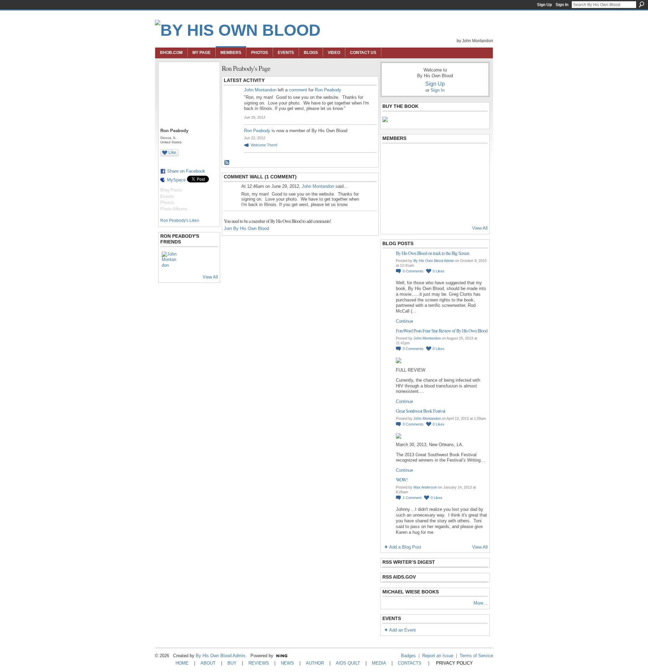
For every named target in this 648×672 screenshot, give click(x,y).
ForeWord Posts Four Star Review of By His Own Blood (441, 330)
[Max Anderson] (407, 156)
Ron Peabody (328, 89)
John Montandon (260, 89)
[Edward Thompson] (390, 211)
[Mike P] (457, 211)
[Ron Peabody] (407, 211)
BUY (232, 663)
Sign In (562, 4)
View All (210, 277)
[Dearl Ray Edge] (390, 174)
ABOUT (208, 663)
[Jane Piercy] (473, 192)
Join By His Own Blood (246, 228)
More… (481, 603)
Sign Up (544, 4)
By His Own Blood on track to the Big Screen (432, 253)
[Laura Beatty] (457, 156)
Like (172, 152)
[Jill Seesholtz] (407, 192)
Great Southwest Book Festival (420, 411)
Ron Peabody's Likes (179, 220)
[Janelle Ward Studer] (457, 192)
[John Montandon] (170, 260)
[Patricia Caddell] (440, 192)
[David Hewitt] (440, 156)
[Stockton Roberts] (440, 174)
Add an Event (402, 630)
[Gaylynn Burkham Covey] (473, 156)
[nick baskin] (423, 192)
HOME (182, 663)
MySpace (176, 179)
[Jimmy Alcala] (390, 156)
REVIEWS (258, 663)
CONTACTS (410, 663)
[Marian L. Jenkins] (407, 174)
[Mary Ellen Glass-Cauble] (423, 174)
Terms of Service (476, 655)
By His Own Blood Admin (433, 261)
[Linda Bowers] (473, 174)
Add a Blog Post (405, 547)
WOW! (402, 479)
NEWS (287, 663)
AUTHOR (315, 663)
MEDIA (379, 663)
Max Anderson (425, 487)
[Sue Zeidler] (473, 211)
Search (641, 4)
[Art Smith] (423, 156)
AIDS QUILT (348, 663)
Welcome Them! (264, 145)
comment (298, 89)
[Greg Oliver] (390, 192)
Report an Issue (437, 655)
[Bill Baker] (440, 211)
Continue (404, 321)
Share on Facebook (186, 171)
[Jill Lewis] (423, 211)
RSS (227, 163)
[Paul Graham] (457, 174)
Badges (408, 655)
